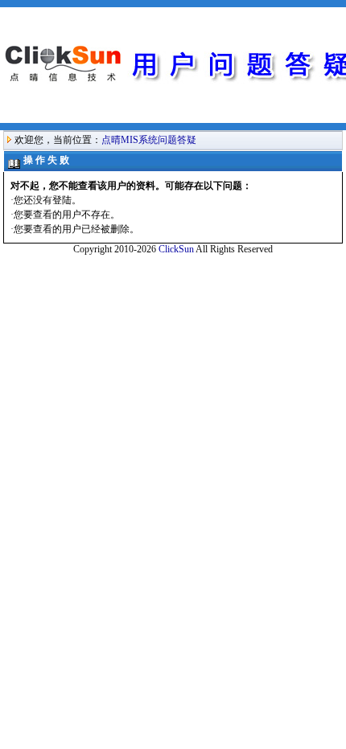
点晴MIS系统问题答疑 (148, 139)
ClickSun (176, 249)
